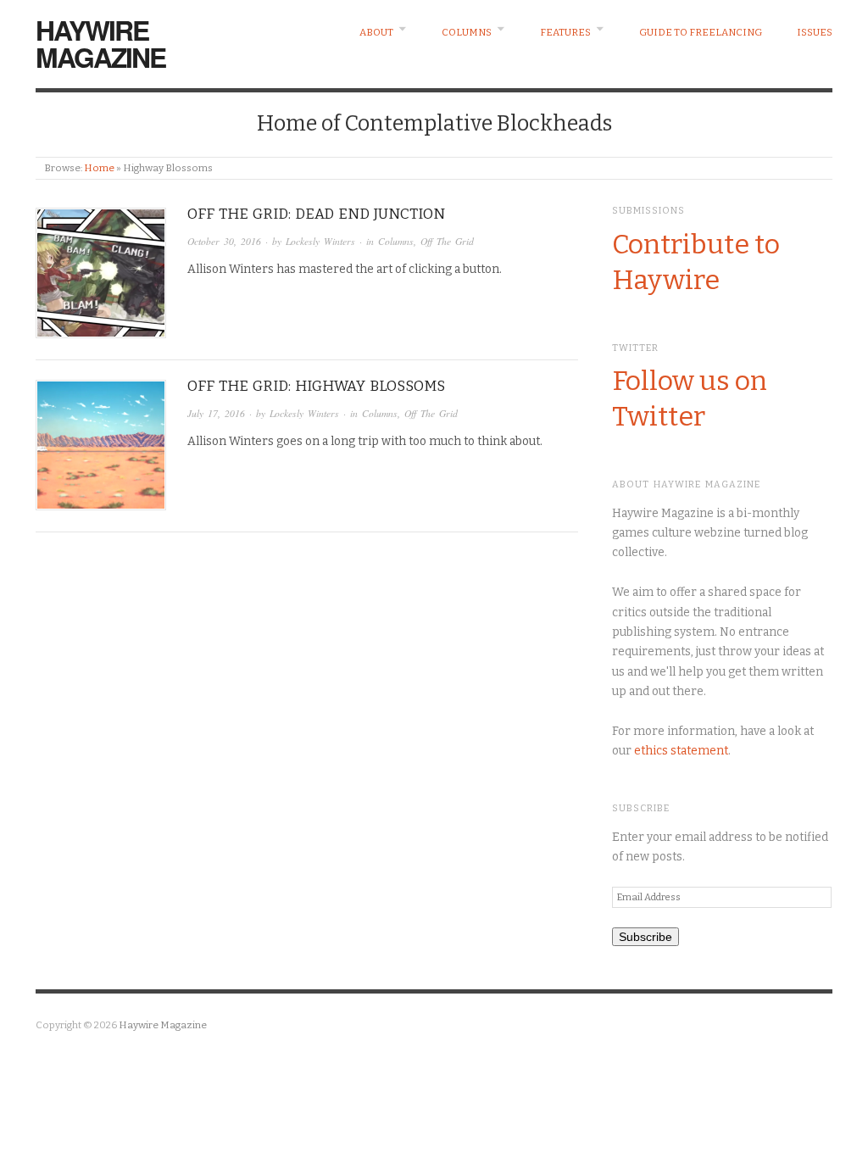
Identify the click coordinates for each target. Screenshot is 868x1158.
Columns (467, 32)
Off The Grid (447, 241)
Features (565, 32)
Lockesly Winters (320, 241)
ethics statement (681, 750)
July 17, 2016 (216, 413)
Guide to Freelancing (700, 32)
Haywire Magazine (100, 43)
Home (99, 168)
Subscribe (645, 937)
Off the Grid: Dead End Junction (316, 214)
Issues (814, 32)
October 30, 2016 (224, 241)
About (376, 32)
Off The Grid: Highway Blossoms (316, 386)
